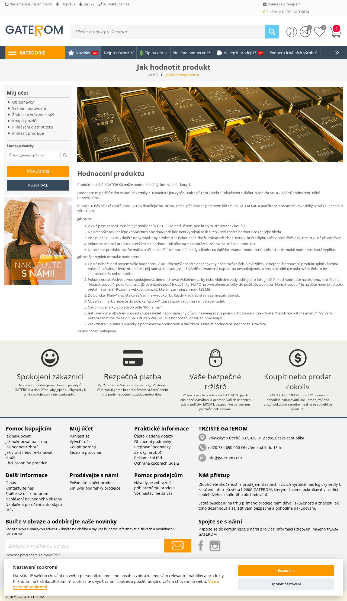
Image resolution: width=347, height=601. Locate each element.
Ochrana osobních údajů (156, 463)
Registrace (38, 185)
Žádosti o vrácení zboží (33, 114)
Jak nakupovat (18, 436)
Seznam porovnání (29, 108)
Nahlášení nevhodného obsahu (33, 499)
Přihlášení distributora (32, 127)
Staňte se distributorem (26, 493)
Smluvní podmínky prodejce (95, 488)
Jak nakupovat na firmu (26, 441)
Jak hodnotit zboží (21, 446)
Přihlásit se (38, 171)
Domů (153, 74)
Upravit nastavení (286, 583)
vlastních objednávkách (152, 231)
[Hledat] (272, 31)
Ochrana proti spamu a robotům (31, 554)
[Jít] (64, 155)
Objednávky (23, 102)
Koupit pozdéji (25, 120)
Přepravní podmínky (152, 446)
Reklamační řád (148, 457)
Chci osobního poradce (26, 462)
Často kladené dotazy (153, 436)
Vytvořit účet (81, 441)
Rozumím (286, 570)
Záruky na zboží (148, 452)
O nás (10, 482)
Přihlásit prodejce (28, 133)
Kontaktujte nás (19, 488)
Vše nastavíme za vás (153, 493)
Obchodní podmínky (152, 441)
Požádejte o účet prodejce (93, 482)
